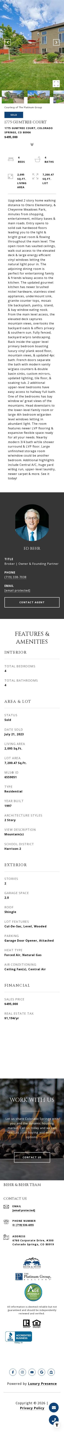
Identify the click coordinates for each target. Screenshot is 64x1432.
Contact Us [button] (32, 1157)
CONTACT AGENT (32, 602)
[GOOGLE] (41, 1372)
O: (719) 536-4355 (23, 1225)
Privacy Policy (32, 1408)
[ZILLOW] (51, 1372)
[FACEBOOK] (12, 1372)
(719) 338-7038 (15, 577)
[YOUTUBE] (32, 1372)
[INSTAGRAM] (22, 1372)
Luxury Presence (42, 1383)
